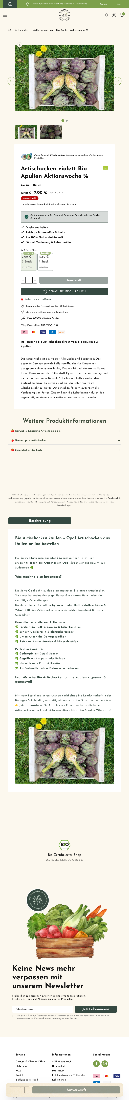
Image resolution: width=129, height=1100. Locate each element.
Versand (40, 204)
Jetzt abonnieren (95, 1009)
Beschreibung (40, 521)
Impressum (58, 1071)
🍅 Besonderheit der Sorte (26, 450)
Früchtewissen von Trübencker (69, 1075)
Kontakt (104, 4)
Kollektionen (59, 1080)
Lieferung (21, 1066)
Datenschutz (59, 1066)
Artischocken (22, 30)
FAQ (118, 4)
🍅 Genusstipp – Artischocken (28, 440)
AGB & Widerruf (61, 1062)
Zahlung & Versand (27, 1080)
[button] (5, 15)
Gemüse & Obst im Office (30, 1062)
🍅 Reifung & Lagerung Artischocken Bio (36, 431)
